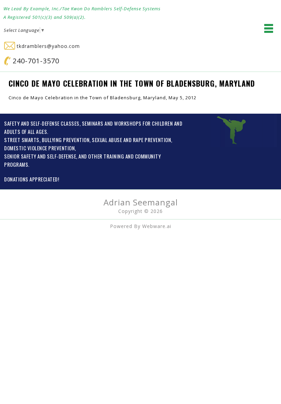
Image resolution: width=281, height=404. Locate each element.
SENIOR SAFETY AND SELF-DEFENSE (40, 156)
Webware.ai (156, 226)
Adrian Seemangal (140, 202)
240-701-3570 (35, 60)
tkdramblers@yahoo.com (47, 46)
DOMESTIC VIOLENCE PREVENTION (39, 148)
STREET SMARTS (21, 139)
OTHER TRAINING (106, 156)
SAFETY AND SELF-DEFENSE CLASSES (42, 123)
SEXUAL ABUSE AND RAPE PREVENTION (131, 139)
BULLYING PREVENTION (66, 139)
